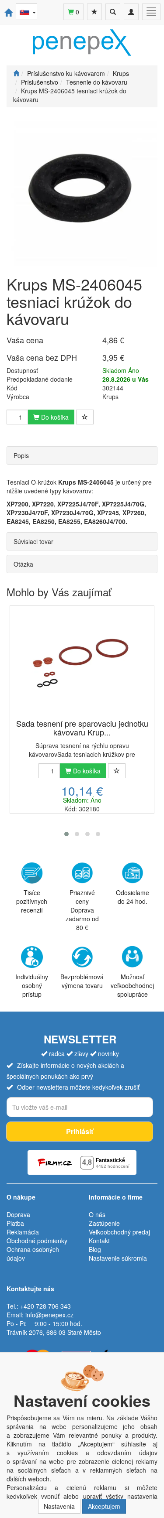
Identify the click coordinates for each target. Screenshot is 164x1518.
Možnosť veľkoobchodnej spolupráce (132, 985)
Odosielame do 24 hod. (132, 897)
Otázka (23, 564)
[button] (66, 834)
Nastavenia (59, 1506)
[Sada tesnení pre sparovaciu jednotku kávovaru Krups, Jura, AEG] (82, 663)
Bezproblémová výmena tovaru (82, 981)
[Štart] (16, 73)
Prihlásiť (79, 1131)
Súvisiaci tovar (33, 541)
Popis (21, 455)
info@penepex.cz (49, 1314)
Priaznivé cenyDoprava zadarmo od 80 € (82, 910)
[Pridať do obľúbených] (85, 417)
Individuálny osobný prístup (31, 985)
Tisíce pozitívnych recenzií (31, 901)
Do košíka (54, 417)
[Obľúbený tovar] (94, 11)
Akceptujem (104, 1506)
